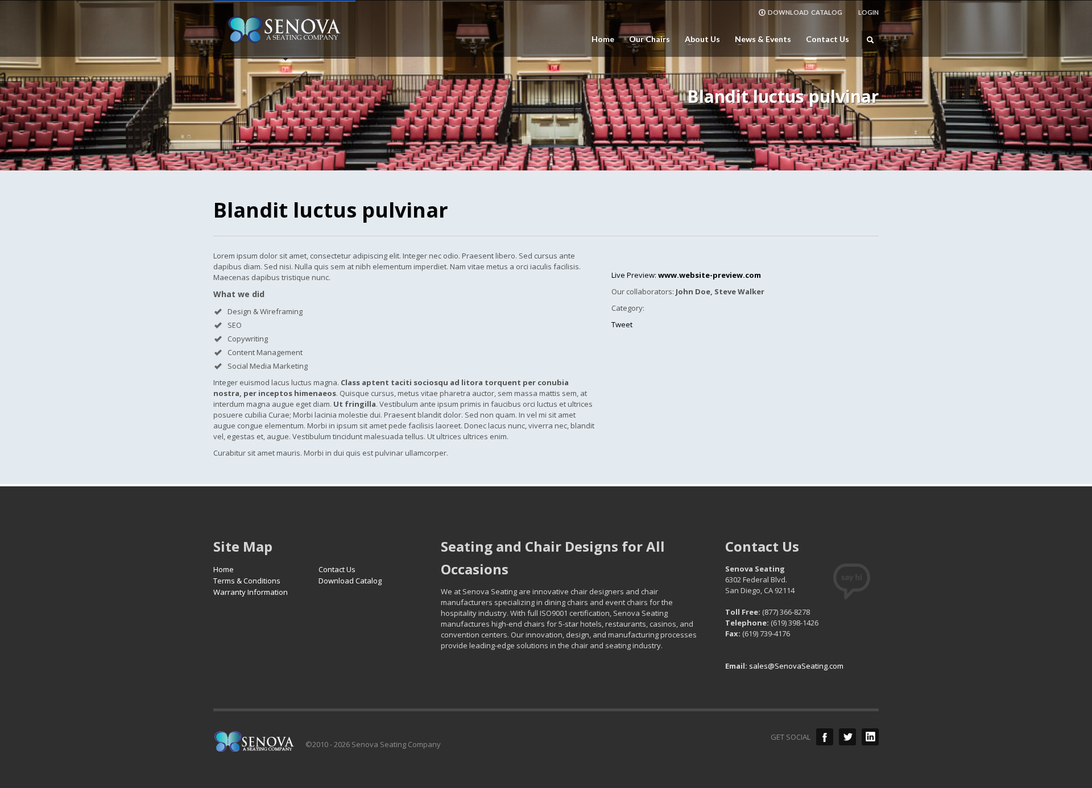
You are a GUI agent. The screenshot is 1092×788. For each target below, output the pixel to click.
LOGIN (868, 12)
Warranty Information (250, 592)
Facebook (824, 736)
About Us (699, 39)
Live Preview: (686, 275)
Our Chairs (646, 39)
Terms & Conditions (246, 581)
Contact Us (827, 39)
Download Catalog (350, 581)
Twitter (847, 736)
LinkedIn (870, 736)
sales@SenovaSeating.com (796, 666)
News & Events (759, 39)
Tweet (621, 324)
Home (603, 39)
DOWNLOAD (805, 12)
